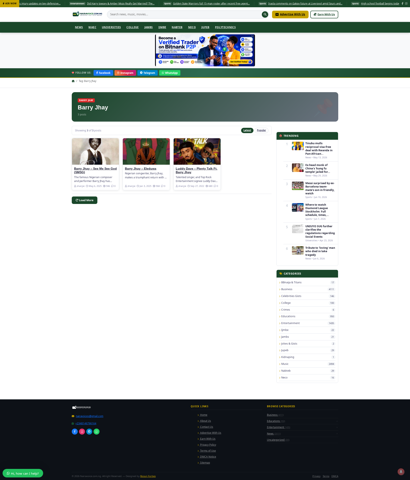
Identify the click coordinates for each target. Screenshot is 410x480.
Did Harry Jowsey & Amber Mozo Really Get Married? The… (99, 3)
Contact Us (206, 427)
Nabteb (177, 27)
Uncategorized (278, 440)
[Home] (88, 14)
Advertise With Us (292, 14)
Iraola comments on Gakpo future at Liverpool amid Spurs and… (283, 3)
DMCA (334, 476)
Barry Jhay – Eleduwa (140, 168)
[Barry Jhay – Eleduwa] (146, 151)
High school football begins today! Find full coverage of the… (374, 3)
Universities (111, 27)
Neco (192, 27)
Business (275, 415)
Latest (247, 130)
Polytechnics (225, 27)
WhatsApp (171, 72)
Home (203, 415)
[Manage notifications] (401, 471)
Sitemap (204, 462)
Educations (276, 421)
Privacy (316, 476)
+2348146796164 (85, 423)
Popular (261, 130)
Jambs (148, 27)
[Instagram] (406, 4)
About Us (205, 421)
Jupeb (205, 27)
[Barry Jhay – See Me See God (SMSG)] (95, 151)
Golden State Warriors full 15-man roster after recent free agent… (189, 3)
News (79, 27)
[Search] (265, 14)
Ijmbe (162, 27)
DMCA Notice (207, 456)
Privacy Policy (207, 445)
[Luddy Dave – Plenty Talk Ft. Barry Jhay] (197, 151)
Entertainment (278, 427)
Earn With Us (326, 14)
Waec (92, 27)
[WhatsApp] (97, 432)
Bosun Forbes (148, 476)
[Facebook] (402, 4)
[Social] (75, 432)
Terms (326, 476)
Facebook (104, 72)
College (132, 27)
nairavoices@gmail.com (89, 416)
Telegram (149, 72)
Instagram (126, 72)
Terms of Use (207, 450)
